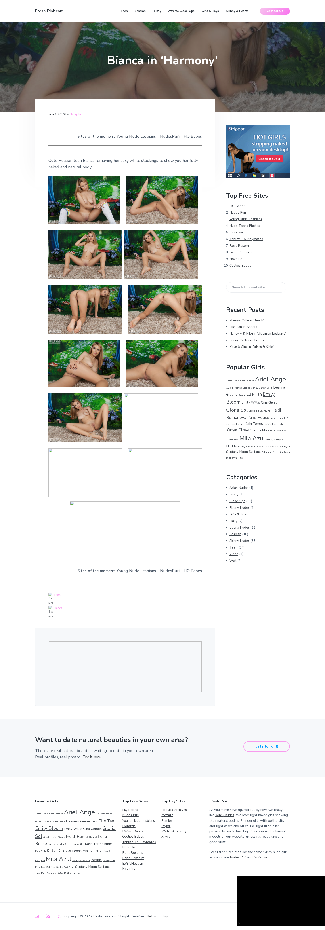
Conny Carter (258, 387)
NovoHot (236, 259)
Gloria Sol (237, 410)
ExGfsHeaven (132, 863)
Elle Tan (254, 394)
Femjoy (167, 820)
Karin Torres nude (257, 423)
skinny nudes (224, 815)
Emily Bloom (49, 828)
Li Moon (277, 430)
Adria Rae (231, 380)
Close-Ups (237, 501)
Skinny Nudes (239, 541)
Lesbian (235, 534)
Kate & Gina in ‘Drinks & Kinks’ (251, 347)
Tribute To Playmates (246, 239)
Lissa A (107, 851)
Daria (269, 387)
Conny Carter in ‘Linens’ (247, 340)
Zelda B (61, 873)
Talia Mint (267, 452)
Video (233, 554)
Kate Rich (277, 424)
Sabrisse (266, 446)
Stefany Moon (237, 451)
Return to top (157, 916)
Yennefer (278, 452)
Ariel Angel (271, 379)
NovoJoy (128, 869)
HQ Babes (193, 136)
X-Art (165, 836)
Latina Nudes (239, 527)
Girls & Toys (238, 514)
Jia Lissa (230, 424)
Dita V (241, 395)
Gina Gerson (270, 402)
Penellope (256, 446)
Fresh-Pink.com (49, 11)
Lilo (270, 430)
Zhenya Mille (236, 457)
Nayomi (280, 439)
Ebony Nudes (239, 507)
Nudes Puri (237, 212)
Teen (57, 595)
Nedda (231, 446)
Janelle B (283, 418)
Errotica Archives (174, 810)
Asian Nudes (238, 488)
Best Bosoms (239, 245)
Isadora (274, 418)
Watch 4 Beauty (174, 831)
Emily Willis (250, 402)
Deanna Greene (78, 821)
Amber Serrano (246, 380)
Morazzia (236, 232)
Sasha (275, 446)
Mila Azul (252, 438)
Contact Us (275, 11)
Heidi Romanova (81, 836)
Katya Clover (238, 430)
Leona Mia (259, 430)
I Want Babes (132, 831)
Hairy (233, 521)
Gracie (252, 410)
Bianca (58, 608)
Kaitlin (239, 424)
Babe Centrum (240, 252)
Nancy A (270, 439)
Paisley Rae (243, 446)
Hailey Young (263, 410)
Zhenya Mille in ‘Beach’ (246, 320)
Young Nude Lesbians (136, 136)
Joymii (165, 826)
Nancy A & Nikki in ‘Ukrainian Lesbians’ (257, 333)
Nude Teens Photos (244, 226)
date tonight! (266, 746)
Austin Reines (234, 387)
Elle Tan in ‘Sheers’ (243, 327)
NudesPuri (170, 136)
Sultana (255, 451)
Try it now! (92, 757)
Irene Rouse (258, 417)
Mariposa (234, 439)
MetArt (167, 815)
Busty (234, 494)
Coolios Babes (240, 265)
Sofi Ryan (284, 446)
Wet (233, 560)
